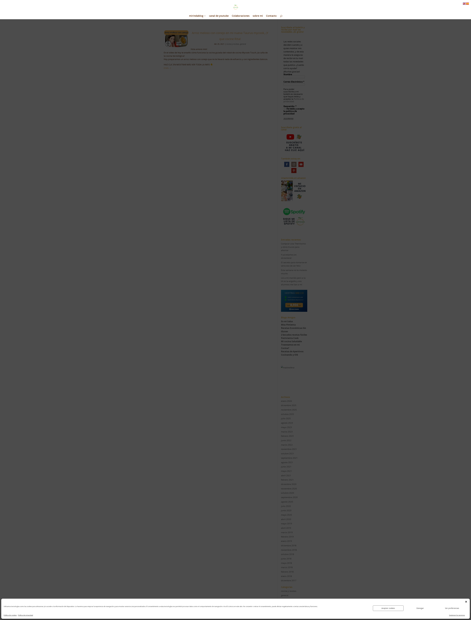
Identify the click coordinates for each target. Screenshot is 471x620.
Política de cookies (10, 615)
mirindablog (196, 16)
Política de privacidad (25, 615)
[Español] (467, 3)
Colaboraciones (240, 16)
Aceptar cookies (388, 608)
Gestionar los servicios (457, 615)
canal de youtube (219, 16)
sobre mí (258, 16)
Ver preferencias (452, 608)
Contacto (271, 16)
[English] (464, 3)
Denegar (420, 608)
